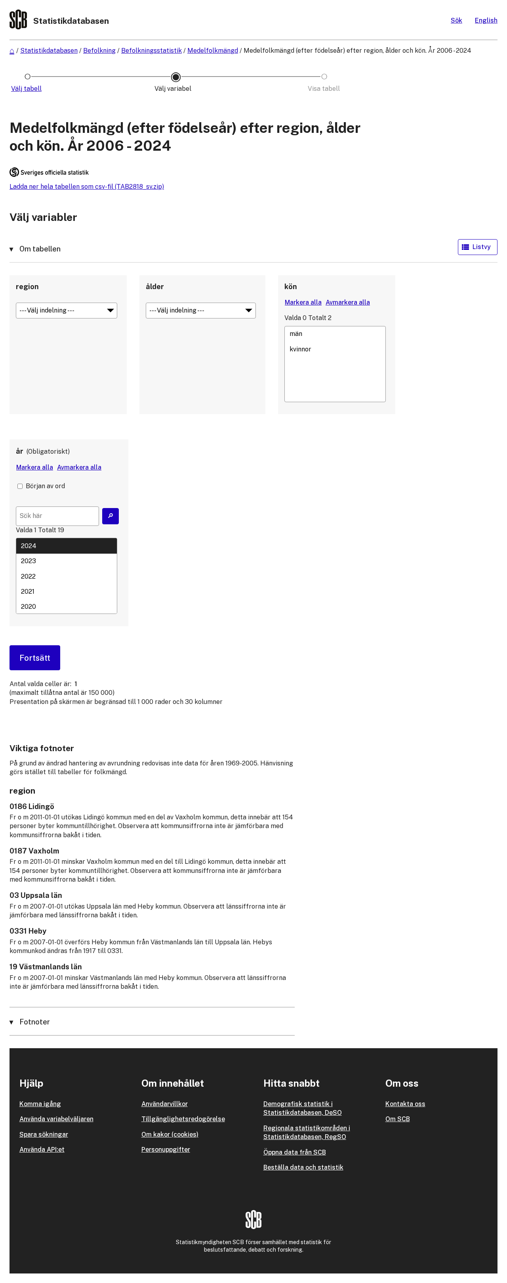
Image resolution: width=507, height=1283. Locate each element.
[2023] (66, 561)
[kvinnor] (335, 349)
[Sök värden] (110, 516)
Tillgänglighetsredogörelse (183, 1119)
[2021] (66, 591)
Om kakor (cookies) (169, 1134)
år (19, 451)
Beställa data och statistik (303, 1167)
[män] (335, 333)
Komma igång (40, 1104)
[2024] (66, 545)
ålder (155, 286)
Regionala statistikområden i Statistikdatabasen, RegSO (306, 1132)
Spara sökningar (43, 1134)
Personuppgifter (165, 1149)
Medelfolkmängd (212, 50)
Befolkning (99, 50)
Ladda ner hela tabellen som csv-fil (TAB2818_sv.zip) (87, 186)
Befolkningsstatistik (151, 50)
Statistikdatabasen (49, 50)
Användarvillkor (164, 1104)
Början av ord (45, 486)
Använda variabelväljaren (56, 1119)
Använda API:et (42, 1149)
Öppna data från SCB (294, 1152)
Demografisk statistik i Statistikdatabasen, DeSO (302, 1108)
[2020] (66, 606)
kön (290, 286)
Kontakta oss (405, 1104)
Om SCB (397, 1119)
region (27, 286)
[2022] (66, 576)
